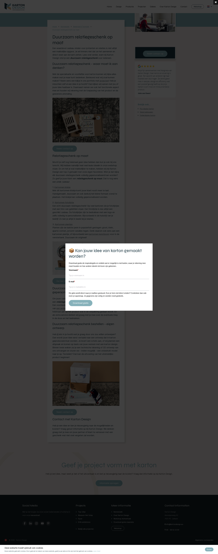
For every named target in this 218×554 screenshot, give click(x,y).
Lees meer (96, 551)
